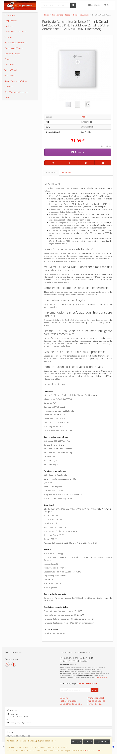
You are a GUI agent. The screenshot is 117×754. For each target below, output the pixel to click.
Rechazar (88, 741)
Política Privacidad (68, 701)
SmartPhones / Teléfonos (15, 31)
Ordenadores (10, 15)
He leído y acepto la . (80, 683)
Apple (6, 97)
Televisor (8, 37)
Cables (7, 59)
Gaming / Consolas (12, 53)
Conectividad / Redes (13, 48)
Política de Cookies (93, 750)
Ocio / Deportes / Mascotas (15, 92)
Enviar (94, 690)
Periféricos (9, 64)
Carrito (109, 5)
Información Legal (95, 698)
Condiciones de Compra (71, 704)
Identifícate (95, 5)
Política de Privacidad (101, 678)
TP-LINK (84, 117)
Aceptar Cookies (102, 741)
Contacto (64, 698)
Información (67, 172)
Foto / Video (9, 75)
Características (51, 172)
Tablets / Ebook (10, 70)
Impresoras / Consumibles (15, 42)
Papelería (8, 86)
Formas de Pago (95, 704)
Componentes (10, 20)
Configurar (76, 741)
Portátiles (8, 26)
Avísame (79, 152)
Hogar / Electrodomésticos (15, 81)
